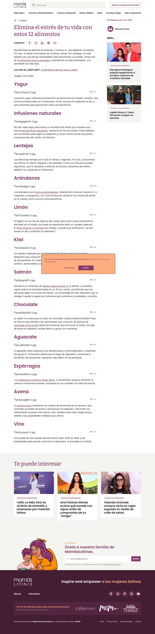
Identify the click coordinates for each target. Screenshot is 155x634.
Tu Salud (23, 20)
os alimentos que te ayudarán (34, 60)
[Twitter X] (118, 594)
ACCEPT (86, 268)
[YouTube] (138, 594)
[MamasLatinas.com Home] (20, 5)
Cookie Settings (69, 267)
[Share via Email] (55, 43)
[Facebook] (111, 594)
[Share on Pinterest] (48, 43)
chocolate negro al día (26, 325)
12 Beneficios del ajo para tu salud (59, 69)
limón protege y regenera (30, 228)
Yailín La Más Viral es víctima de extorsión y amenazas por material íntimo (33, 507)
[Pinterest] (124, 594)
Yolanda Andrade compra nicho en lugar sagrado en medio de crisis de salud (120, 507)
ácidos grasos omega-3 (55, 286)
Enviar (136, 558)
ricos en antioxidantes (46, 192)
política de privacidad (113, 564)
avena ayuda (24, 405)
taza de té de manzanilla (34, 130)
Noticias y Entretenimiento (120, 66)
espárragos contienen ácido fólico (36, 380)
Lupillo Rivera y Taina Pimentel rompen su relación (122, 115)
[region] (78, 264)
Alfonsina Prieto (122, 29)
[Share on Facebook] (29, 43)
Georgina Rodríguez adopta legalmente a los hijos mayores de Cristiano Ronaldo (122, 74)
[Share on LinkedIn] (42, 43)
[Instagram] (131, 594)
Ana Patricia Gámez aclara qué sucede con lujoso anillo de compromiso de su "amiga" (76, 509)
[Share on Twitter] (36, 43)
